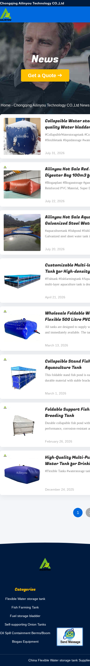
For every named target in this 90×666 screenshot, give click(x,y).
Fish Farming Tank (25, 607)
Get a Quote (42, 75)
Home (6, 105)
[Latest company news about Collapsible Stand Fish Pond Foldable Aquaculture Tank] (22, 376)
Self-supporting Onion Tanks (25, 624)
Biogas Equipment (25, 641)
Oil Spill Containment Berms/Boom (25, 633)
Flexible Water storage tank (25, 599)
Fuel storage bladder (25, 616)
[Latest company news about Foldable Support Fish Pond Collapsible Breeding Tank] (22, 424)
